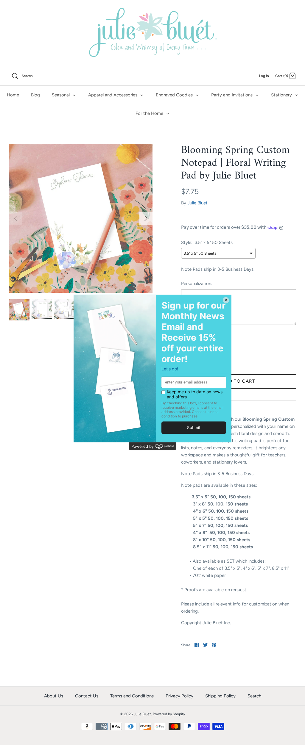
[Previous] (15, 218)
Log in (264, 76)
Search (254, 696)
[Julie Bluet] (152, 33)
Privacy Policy (179, 696)
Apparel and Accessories (113, 95)
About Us (53, 696)
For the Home (150, 113)
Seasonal (61, 95)
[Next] (145, 218)
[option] (80, 218)
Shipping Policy (220, 696)
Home (13, 95)
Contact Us (86, 696)
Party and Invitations (232, 95)
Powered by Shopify (169, 714)
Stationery (282, 95)
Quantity (190, 342)
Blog (35, 95)
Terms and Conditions (132, 696)
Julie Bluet (197, 203)
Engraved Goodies (175, 95)
